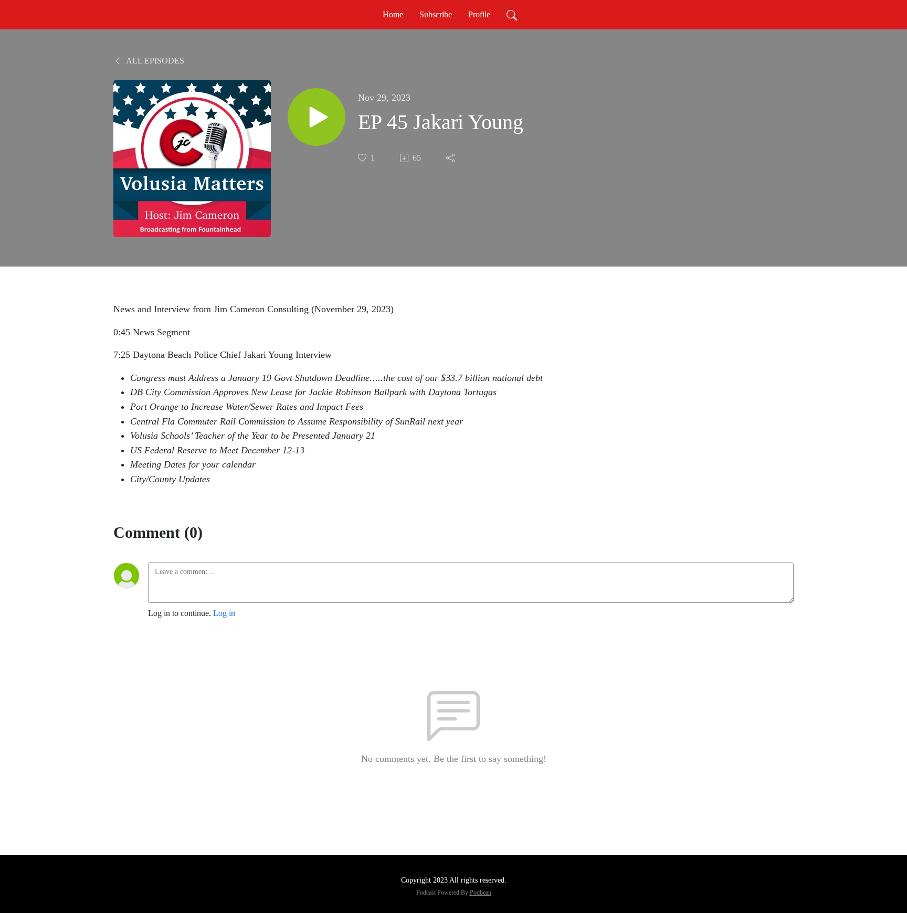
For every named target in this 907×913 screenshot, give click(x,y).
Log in (224, 613)
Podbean (480, 892)
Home (393, 14)
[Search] (511, 14)
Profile (479, 14)
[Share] (451, 158)
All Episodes (154, 60)
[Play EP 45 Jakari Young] (316, 117)
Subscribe (435, 14)
